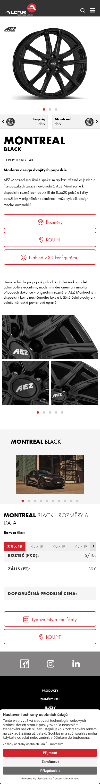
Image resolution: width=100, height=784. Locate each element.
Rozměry (54, 222)
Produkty (50, 691)
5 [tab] (47, 501)
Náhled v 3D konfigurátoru (54, 257)
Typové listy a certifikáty (54, 619)
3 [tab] (56, 109)
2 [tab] (50, 109)
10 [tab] (77, 501)
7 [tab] (59, 501)
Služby (50, 708)
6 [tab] (53, 501)
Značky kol (50, 699)
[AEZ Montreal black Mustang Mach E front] (50, 474)
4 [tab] (62, 412)
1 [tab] (44, 109)
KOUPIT (53, 240)
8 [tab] (65, 501)
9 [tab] (71, 501)
